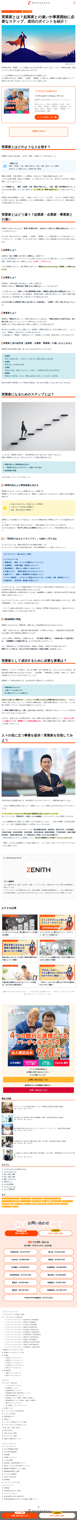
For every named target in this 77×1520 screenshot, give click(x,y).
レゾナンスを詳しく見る (45, 117)
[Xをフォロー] (38, 1507)
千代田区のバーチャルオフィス (15, 1365)
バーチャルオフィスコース (13, 1385)
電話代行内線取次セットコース (15, 1395)
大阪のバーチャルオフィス (13, 1373)
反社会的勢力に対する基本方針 (14, 1496)
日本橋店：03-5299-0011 (20, 1267)
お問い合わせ (8, 1430)
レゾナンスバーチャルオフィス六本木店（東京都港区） (22, 1324)
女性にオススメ (56, 1201)
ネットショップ (25, 1198)
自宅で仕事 (64, 1204)
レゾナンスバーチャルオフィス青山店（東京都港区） (21, 1322)
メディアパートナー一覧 (11, 1482)
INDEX (35, 131)
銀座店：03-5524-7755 (56, 1259)
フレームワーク (25, 1201)
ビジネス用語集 (27, 11)
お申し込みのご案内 (10, 1433)
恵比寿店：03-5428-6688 (57, 1275)
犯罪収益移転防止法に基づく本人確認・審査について (21, 1499)
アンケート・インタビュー (10, 1198)
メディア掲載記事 (9, 1189)
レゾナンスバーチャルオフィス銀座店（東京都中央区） (22, 1327)
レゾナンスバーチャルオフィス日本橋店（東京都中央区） (23, 1329)
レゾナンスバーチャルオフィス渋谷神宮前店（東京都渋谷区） (24, 1334)
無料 (34, 1204)
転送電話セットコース (12, 1388)
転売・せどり (6, 1206)
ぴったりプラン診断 (10, 1436)
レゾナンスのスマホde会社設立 (14, 1411)
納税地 (57, 1204)
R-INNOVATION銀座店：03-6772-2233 (38, 1298)
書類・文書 (27, 1204)
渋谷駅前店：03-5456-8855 (56, 1267)
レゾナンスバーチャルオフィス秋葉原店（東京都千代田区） (23, 1342)
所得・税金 (18, 1204)
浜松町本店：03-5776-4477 (20, 1252)
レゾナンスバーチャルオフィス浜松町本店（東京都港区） (23, 1319)
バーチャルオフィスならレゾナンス (49, 96)
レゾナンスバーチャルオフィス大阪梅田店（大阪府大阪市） (23, 1347)
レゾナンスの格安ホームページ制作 (15, 1422)
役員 (12, 1204)
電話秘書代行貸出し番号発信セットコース (18, 1393)
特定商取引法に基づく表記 (12, 1491)
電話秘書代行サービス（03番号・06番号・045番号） (21, 1400)
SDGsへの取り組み (10, 1477)
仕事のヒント (8, 1181)
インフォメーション (10, 1186)
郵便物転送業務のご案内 (11, 1471)
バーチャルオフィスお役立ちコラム (11, 11)
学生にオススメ (67, 1201)
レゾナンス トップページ (10, 1311)
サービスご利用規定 (10, 1474)
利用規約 (7, 1488)
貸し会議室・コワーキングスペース (16, 1405)
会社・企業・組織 (9, 1176)
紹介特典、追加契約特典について (14, 1463)
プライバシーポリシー (11, 1493)
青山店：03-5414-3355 (56, 1252)
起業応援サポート (9, 1416)
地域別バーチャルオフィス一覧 (14, 1352)
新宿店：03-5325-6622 (20, 1282)
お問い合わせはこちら (38, 1080)
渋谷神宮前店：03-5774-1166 (20, 1275)
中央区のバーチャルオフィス (14, 1363)
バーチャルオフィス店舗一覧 (13, 1317)
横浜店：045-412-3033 (20, 1290)
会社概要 (7, 1454)
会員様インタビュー (10, 1457)
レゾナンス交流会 (9, 1413)
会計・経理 (45, 1201)
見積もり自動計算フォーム (12, 1438)
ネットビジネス (37, 1198)
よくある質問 (8, 1460)
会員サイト (7, 1419)
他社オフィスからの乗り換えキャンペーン (17, 1465)
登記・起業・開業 (9, 1174)
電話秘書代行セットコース (13, 1390)
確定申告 (50, 1204)
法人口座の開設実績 (10, 1452)
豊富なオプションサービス (13, 1403)
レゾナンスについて (10, 1446)
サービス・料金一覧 (10, 1383)
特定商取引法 (41, 1204)
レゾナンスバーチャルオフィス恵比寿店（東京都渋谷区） (23, 1337)
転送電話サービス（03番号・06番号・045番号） (20, 1398)
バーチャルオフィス (10, 1171)
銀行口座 (15, 1206)
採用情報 (7, 1479)
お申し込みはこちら (38, 1090)
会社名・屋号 (36, 1201)
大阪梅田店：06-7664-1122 (56, 1290)
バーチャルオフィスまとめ (52, 1198)
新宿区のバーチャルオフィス (14, 1360)
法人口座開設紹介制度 (11, 1449)
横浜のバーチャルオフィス (13, 1375)
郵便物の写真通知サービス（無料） (15, 1468)
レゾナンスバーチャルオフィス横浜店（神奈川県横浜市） (23, 1344)
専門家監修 (5, 1204)
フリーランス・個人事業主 (10, 1201)
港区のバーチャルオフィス (13, 1367)
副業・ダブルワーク (10, 1179)
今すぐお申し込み (55, 1232)
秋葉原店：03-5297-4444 (57, 1282)
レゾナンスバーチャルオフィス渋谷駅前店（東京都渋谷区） (23, 1332)
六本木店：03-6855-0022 (20, 1259)
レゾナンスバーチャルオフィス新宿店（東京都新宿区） (22, 1339)
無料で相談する (21, 1232)
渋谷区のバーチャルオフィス (14, 1358)
